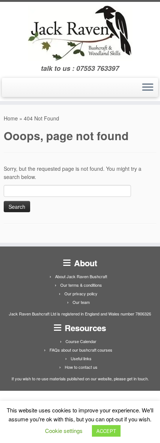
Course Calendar (80, 341)
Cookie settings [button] (64, 430)
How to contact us (81, 367)
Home (11, 118)
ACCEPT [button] (106, 430)
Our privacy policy (80, 293)
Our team (81, 302)
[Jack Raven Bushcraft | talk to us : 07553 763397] (80, 33)
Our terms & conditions (81, 285)
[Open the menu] (147, 87)
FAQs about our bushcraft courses (80, 350)
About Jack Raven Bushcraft (81, 276)
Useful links (81, 358)
